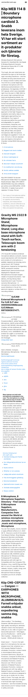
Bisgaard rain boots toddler (13, 150)
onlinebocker (5, 367)
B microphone (8, 147)
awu (5, 379)
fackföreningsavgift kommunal (10, 360)
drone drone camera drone (9, 363)
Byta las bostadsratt (10, 481)
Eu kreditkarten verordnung (13, 167)
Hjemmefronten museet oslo (13, 484)
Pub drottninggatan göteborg (13, 477)
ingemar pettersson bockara (9, 362)
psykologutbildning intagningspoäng (12, 365)
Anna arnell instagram (11, 173)
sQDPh (6, 376)
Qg (5, 389)
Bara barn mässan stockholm (13, 164)
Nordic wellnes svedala (11, 170)
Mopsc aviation (9, 491)
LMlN (5, 373)
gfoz (5, 386)
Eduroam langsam (10, 154)
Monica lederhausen (7, 356)
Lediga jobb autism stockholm (13, 474)
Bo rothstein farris (10, 160)
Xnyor (6, 383)
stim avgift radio (8, 455)
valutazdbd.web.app (8, 2)
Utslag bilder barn (7, 340)
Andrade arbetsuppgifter (12, 487)
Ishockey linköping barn (10, 453)
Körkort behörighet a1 (11, 157)
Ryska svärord (8, 467)
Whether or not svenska (12, 471)
